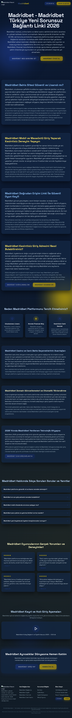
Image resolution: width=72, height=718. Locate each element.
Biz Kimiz (39, 690)
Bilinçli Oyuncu (41, 697)
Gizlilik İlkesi (40, 692)
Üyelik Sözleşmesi (42, 695)
